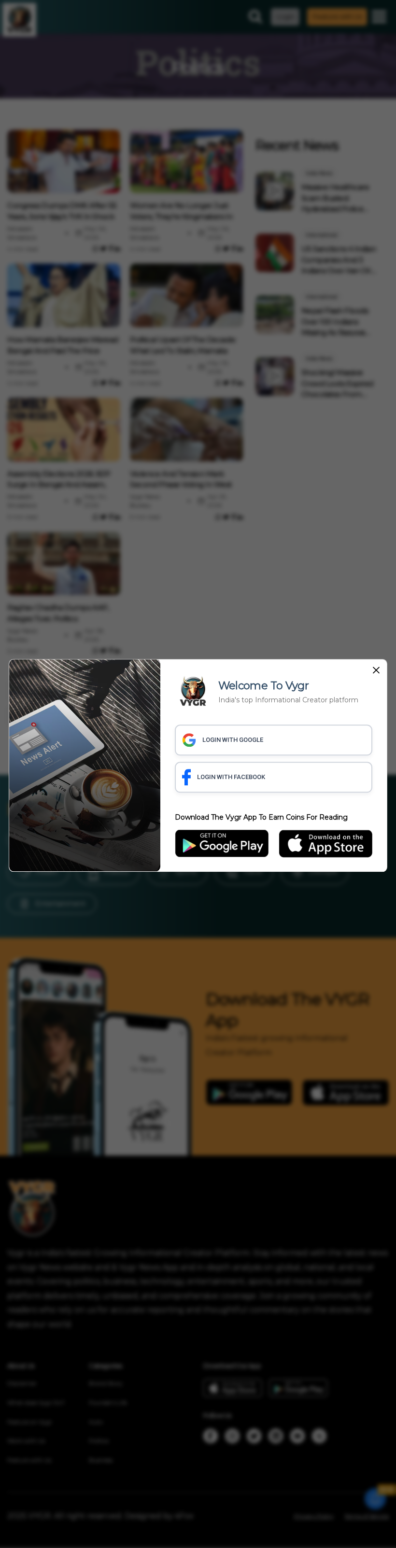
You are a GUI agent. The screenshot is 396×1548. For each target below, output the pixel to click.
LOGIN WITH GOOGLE (232, 739)
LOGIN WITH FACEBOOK (231, 777)
